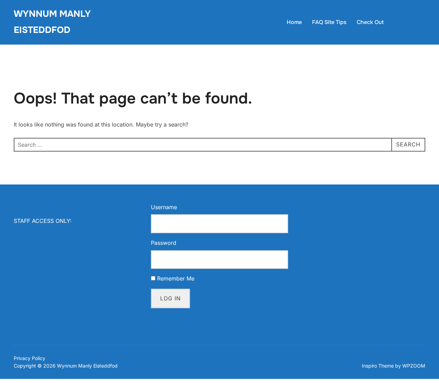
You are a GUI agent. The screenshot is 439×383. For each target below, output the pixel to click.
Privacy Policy (29, 358)
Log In (170, 298)
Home (294, 22)
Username (164, 207)
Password (163, 242)
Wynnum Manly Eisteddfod (52, 22)
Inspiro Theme (378, 366)
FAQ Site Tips (329, 22)
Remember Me (175, 278)
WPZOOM (413, 366)
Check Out (370, 22)
